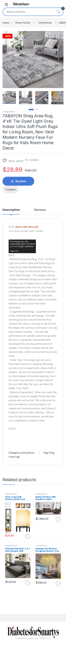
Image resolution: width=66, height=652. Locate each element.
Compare (33, 159)
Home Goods (22, 22)
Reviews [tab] (40, 210)
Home (6, 22)
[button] (60, 35)
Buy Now (21, 181)
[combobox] (28, 12)
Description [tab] (11, 210)
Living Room (45, 22)
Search (58, 12)
